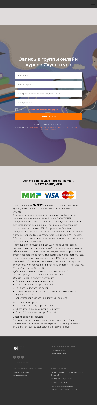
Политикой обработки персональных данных (48, 260)
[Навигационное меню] (93, 4)
